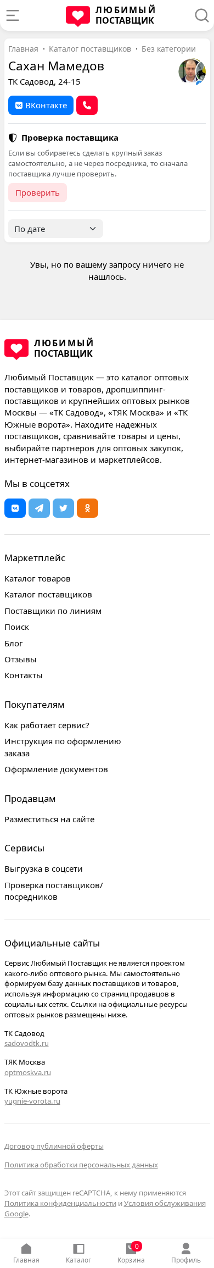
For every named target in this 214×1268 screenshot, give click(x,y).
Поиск (16, 626)
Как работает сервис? (46, 724)
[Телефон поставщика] (87, 105)
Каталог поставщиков (90, 48)
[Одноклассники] (87, 508)
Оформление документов (56, 768)
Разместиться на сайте (49, 818)
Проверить (37, 192)
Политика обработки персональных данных (81, 1165)
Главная (26, 1260)
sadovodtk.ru (26, 1043)
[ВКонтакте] (15, 508)
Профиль (186, 1260)
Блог (13, 643)
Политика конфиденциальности (60, 1203)
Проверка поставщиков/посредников (53, 890)
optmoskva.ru (27, 1072)
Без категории (169, 48)
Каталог (78, 1260)
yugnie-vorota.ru (32, 1101)
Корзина (131, 1253)
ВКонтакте (46, 104)
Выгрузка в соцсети (43, 868)
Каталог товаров (37, 578)
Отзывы (20, 659)
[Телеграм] (39, 508)
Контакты (23, 674)
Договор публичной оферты (54, 1146)
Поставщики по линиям (53, 610)
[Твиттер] (63, 508)
